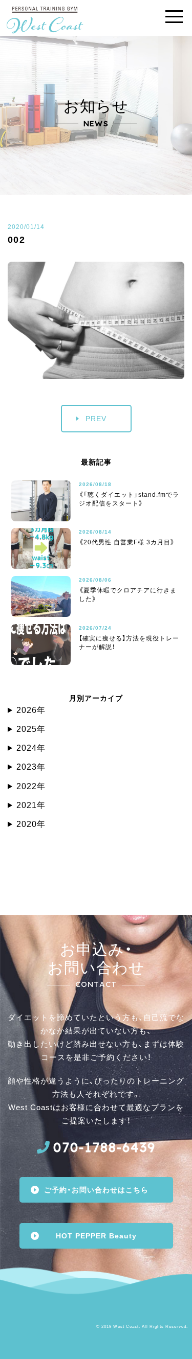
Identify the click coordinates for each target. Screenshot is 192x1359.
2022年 (31, 786)
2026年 (31, 710)
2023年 (31, 767)
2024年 (31, 748)
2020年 (31, 824)
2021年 (31, 805)
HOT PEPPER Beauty (96, 1236)
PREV (96, 418)
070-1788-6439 (104, 1147)
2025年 (31, 729)
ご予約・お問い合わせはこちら (96, 1190)
